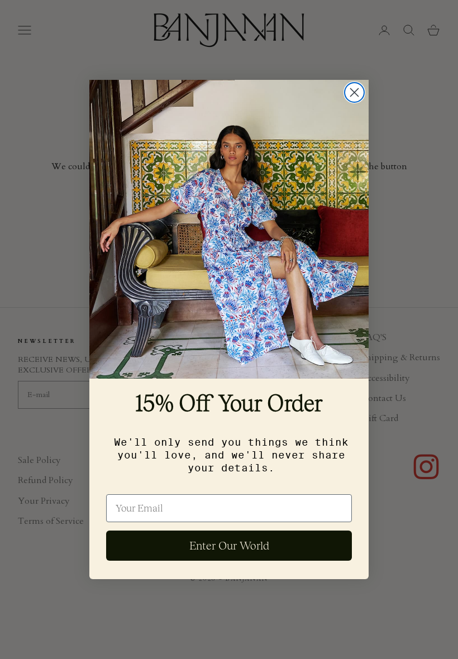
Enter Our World (229, 545)
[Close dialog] (354, 92)
